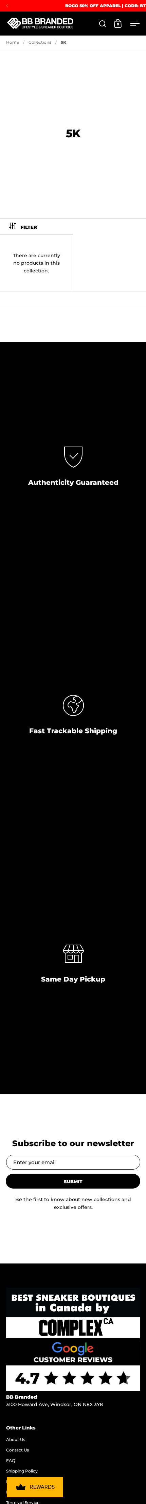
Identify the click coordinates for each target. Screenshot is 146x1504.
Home (12, 42)
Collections (40, 42)
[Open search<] (102, 23)
